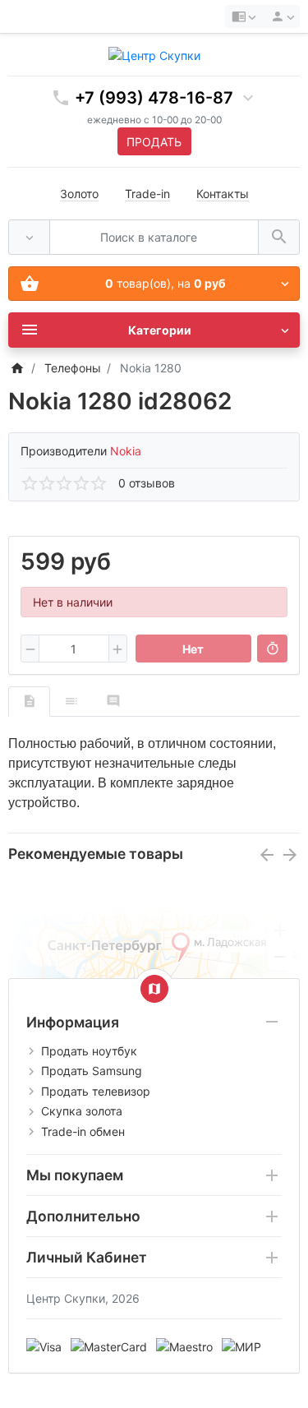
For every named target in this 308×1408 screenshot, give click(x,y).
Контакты (222, 194)
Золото (79, 194)
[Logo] (154, 54)
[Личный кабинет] (280, 16)
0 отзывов (146, 483)
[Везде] (29, 237)
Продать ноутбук (89, 1051)
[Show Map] (154, 989)
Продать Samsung (91, 1071)
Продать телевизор (95, 1091)
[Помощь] (243, 16)
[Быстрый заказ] (272, 648)
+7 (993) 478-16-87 (154, 98)
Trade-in (147, 194)
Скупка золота (81, 1111)
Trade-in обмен (83, 1131)
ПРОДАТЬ (154, 142)
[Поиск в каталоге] (279, 237)
